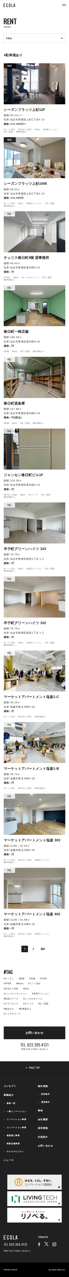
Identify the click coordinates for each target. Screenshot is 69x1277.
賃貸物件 (45, 1102)
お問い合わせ (45, 1145)
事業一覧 (11, 1103)
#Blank (20, 983)
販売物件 (45, 1094)
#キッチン (9, 978)
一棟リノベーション (16, 1111)
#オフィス (33, 495)
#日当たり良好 (25, 129)
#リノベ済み (9, 129)
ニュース (9, 1160)
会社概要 (43, 1119)
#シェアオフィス (12, 1014)
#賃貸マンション (51, 129)
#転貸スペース (11, 998)
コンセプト (10, 1086)
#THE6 (7, 277)
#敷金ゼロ (9, 1009)
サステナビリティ (15, 1151)
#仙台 (37, 129)
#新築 (22, 978)
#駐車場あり (21, 132)
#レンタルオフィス (30, 277)
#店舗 (6, 351)
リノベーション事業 (16, 1119)
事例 (40, 1110)
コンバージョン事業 (16, 1127)
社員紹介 (43, 1137)
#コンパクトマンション (15, 993)
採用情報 (43, 1128)
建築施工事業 (13, 1135)
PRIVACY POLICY (11, 1269)
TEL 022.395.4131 (15, 1244)
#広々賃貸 (8, 132)
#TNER (7, 983)
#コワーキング (11, 1003)
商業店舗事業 (13, 1143)
